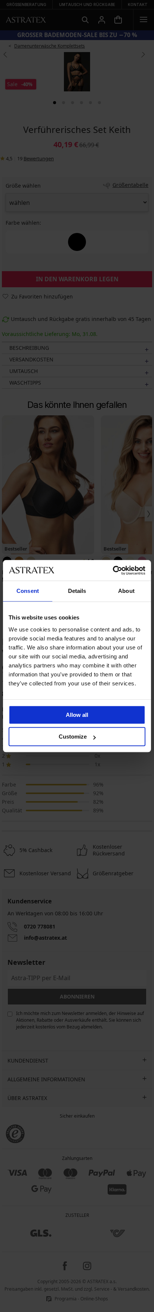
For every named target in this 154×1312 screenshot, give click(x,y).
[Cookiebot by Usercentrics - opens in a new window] (112, 570)
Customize (73, 736)
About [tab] (126, 591)
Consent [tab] (27, 591)
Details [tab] (77, 591)
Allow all (77, 715)
